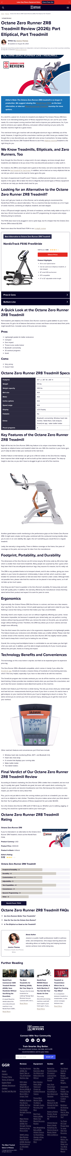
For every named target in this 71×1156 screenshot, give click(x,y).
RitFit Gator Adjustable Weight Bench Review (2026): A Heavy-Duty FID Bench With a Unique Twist (25, 1089)
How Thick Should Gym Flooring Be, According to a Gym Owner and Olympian (52, 1090)
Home (2, 13)
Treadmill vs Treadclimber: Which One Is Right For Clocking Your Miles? (61, 985)
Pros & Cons (9, 294)
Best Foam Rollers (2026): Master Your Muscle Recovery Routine (39, 1118)
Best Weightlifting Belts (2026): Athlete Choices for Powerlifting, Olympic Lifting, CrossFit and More (39, 1134)
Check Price (53, 254)
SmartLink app (6, 671)
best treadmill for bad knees (20, 170)
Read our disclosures (21, 49)
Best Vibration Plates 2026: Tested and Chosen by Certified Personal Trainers (39, 1088)
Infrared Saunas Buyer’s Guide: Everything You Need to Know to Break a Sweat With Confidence (52, 1129)
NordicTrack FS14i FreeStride (22, 243)
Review (7, 13)
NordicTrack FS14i (13, 903)
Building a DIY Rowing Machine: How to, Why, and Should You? (65, 1111)
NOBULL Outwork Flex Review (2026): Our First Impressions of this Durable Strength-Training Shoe (25, 1107)
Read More (6, 1011)
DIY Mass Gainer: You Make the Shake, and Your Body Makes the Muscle (64, 1144)
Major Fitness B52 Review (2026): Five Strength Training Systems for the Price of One (25, 1125)
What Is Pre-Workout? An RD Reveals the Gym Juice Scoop (52, 1104)
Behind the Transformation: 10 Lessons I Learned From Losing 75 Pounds (52, 1074)
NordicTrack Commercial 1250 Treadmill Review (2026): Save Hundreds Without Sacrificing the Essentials (9, 988)
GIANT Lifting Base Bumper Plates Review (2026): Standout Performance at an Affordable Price (25, 1142)
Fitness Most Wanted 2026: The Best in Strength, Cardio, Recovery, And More (38, 1104)
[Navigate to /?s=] (3, 7)
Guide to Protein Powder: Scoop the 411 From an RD (52, 1115)
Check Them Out (48, 2)
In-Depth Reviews (6, 18)
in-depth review (40, 228)
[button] (2, 2)
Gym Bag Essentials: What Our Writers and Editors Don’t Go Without (38, 1073)
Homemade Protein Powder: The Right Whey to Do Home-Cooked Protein (65, 1094)
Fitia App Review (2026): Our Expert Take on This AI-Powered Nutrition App (25, 1073)
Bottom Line (9, 301)
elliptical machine (51, 140)
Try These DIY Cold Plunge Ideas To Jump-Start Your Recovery (65, 1127)
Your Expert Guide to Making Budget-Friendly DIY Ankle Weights (65, 1075)
